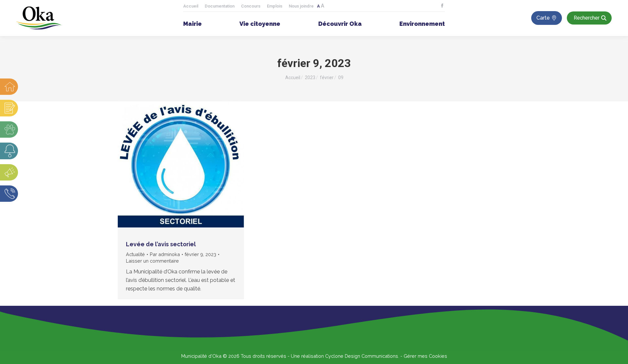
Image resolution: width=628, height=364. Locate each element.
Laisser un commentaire (152, 261)
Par (165, 254)
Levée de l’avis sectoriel (161, 244)
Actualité (135, 254)
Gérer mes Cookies (425, 356)
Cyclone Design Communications (361, 356)
